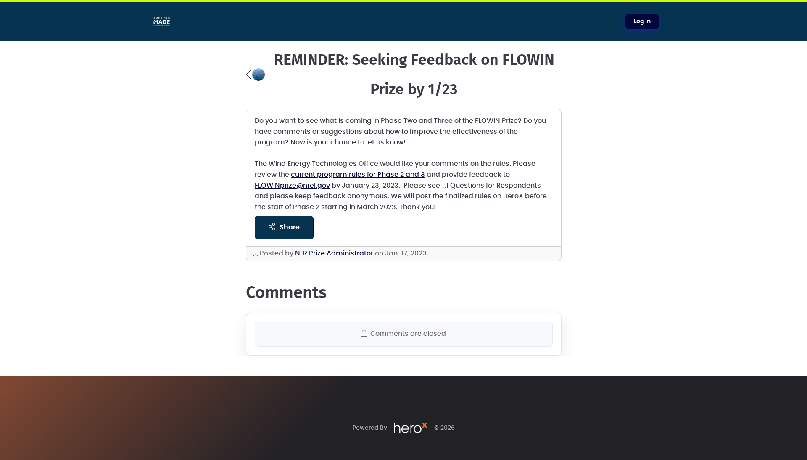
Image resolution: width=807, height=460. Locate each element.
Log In (642, 21)
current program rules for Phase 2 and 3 (358, 174)
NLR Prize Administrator (334, 253)
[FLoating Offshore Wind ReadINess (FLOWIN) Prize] (255, 74)
